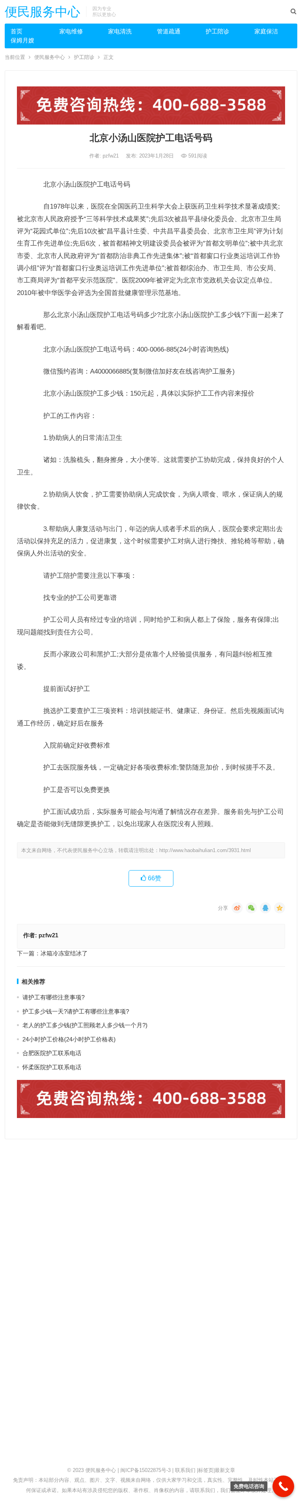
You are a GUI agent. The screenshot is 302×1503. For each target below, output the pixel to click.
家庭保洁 (266, 31)
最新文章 (225, 1470)
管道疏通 (168, 31)
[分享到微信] (251, 907)
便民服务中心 (42, 12)
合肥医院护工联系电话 (51, 1053)
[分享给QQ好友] (265, 907)
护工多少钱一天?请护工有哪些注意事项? (75, 1011)
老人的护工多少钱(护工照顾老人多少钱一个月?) (84, 1025)
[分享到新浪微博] (237, 907)
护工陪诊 (217, 31)
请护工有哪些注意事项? (53, 997)
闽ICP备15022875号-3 (145, 1470)
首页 (16, 31)
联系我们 (185, 1470)
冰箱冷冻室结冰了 (64, 953)
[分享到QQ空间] (279, 907)
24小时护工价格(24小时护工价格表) (69, 1039)
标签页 (206, 1470)
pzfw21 (111, 156)
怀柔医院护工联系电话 (51, 1067)
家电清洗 (120, 31)
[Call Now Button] (283, 1486)
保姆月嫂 (22, 40)
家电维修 (71, 31)
